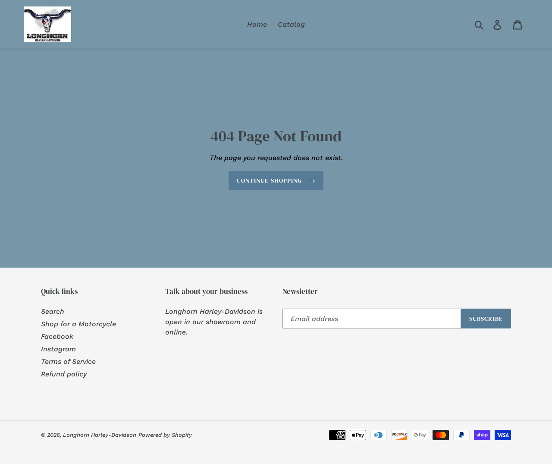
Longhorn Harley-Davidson (99, 435)
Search (52, 311)
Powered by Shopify (165, 435)
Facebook (57, 336)
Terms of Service (68, 361)
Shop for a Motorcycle (78, 324)
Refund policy (64, 374)
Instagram (58, 349)
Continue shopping (269, 180)
